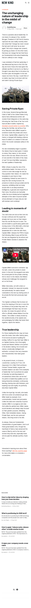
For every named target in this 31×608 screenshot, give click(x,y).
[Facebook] (17, 589)
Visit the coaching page (19, 451)
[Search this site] (25, 2)
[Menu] (28, 2)
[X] (14, 589)
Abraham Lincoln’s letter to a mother (13, 126)
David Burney (11, 27)
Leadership (5, 9)
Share (25, 28)
